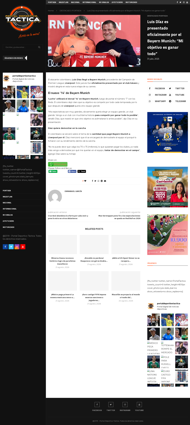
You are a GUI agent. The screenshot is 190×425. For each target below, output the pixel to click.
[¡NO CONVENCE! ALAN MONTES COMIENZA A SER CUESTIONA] (23, 106)
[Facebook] (5, 246)
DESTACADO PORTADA (70, 10)
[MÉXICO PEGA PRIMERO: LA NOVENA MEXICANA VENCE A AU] (9, 120)
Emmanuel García (73, 191)
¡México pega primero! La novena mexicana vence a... (62, 296)
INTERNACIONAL (10, 208)
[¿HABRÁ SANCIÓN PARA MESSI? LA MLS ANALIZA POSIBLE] (36, 120)
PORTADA (7, 190)
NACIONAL (7, 202)
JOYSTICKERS (8, 221)
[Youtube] (22, 246)
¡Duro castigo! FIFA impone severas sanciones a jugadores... (94, 297)
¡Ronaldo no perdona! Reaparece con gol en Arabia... (94, 259)
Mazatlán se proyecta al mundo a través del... (126, 296)
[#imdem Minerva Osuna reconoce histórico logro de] (9, 92)
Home (51, 10)
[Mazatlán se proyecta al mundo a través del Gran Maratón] (125, 281)
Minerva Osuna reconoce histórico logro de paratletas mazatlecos (62, 260)
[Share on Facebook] (92, 181)
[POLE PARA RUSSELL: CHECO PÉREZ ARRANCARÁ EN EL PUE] (23, 133)
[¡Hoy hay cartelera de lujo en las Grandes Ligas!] (36, 147)
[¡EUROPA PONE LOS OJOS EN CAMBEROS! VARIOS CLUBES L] (9, 133)
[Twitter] (11, 246)
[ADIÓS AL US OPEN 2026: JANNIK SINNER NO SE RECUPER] (9, 106)
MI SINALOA (8, 214)
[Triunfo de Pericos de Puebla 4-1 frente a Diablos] (36, 133)
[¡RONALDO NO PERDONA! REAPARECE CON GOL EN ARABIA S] (23, 92)
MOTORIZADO (8, 227)
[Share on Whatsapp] (98, 181)
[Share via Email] (105, 181)
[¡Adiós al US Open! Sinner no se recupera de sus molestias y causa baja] (125, 244)
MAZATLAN (7, 196)
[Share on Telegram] (102, 181)
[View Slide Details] (167, 132)
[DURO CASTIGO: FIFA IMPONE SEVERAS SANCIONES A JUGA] (23, 147)
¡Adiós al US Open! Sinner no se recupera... (126, 259)
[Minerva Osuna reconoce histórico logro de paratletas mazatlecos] (62, 244)
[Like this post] (87, 181)
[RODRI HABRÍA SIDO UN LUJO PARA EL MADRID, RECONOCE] (36, 92)
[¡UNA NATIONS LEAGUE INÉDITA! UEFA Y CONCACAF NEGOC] (9, 147)
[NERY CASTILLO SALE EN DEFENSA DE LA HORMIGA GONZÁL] (36, 106)
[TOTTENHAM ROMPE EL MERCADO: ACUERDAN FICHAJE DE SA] (23, 120)
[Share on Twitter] (95, 181)
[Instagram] (16, 246)
